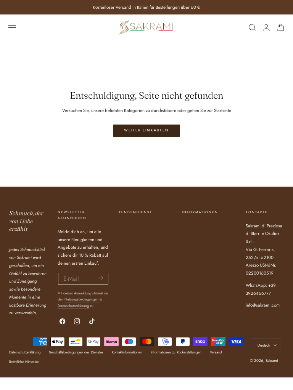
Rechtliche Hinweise (24, 361)
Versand (216, 352)
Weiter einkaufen (146, 130)
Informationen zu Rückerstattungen (176, 352)
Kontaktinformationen (127, 352)
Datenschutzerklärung (73, 305)
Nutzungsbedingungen (82, 299)
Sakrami (272, 360)
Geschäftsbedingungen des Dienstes (76, 352)
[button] (12, 27)
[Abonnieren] (100, 278)
